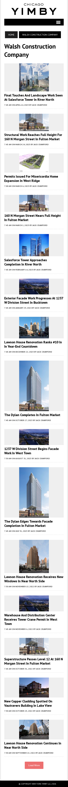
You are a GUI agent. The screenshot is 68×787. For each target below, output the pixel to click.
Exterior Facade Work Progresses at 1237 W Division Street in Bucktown (33, 300)
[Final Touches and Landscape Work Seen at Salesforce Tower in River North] (34, 89)
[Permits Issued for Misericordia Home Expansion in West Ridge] (34, 170)
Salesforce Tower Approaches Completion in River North (25, 262)
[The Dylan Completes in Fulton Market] (34, 408)
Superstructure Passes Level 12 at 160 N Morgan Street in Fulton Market (33, 661)
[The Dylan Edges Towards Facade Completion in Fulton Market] (34, 515)
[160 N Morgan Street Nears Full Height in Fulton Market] (34, 209)
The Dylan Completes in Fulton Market (32, 415)
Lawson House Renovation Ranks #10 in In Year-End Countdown (33, 344)
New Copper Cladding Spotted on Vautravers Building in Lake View (28, 703)
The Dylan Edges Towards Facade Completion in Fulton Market (28, 523)
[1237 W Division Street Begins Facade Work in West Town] (34, 442)
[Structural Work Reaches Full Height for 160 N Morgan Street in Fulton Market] (34, 129)
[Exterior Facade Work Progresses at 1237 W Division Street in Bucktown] (34, 292)
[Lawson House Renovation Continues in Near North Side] (34, 737)
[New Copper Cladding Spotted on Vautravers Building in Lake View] (34, 695)
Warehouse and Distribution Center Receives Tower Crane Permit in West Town (30, 619)
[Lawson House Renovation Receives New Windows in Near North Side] (34, 571)
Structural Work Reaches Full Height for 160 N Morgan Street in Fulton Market (33, 137)
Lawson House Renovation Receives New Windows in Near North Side (33, 579)
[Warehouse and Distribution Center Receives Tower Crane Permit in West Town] (34, 609)
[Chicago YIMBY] (34, 9)
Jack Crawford (39, 105)
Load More (34, 765)
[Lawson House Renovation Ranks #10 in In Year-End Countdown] (34, 336)
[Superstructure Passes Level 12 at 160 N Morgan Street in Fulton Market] (34, 653)
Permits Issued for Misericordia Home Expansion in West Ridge (31, 178)
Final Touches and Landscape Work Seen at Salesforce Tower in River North (33, 97)
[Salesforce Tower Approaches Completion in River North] (34, 254)
